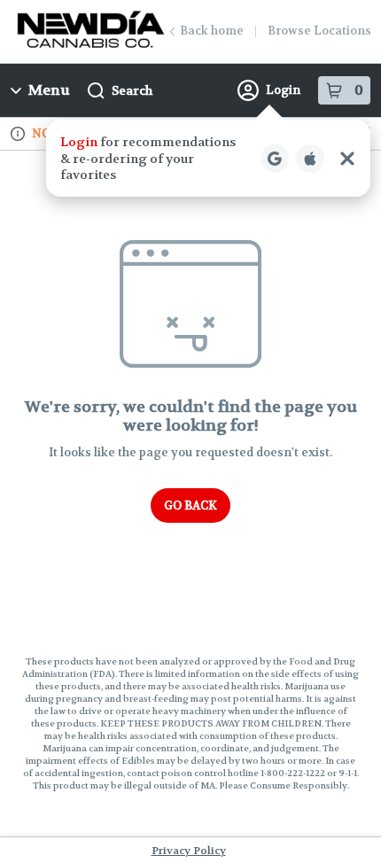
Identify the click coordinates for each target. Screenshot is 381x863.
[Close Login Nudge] (347, 158)
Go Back (190, 505)
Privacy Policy (189, 851)
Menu (49, 90)
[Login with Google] (274, 158)
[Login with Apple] (310, 158)
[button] (208, 158)
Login (283, 89)
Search (132, 90)
